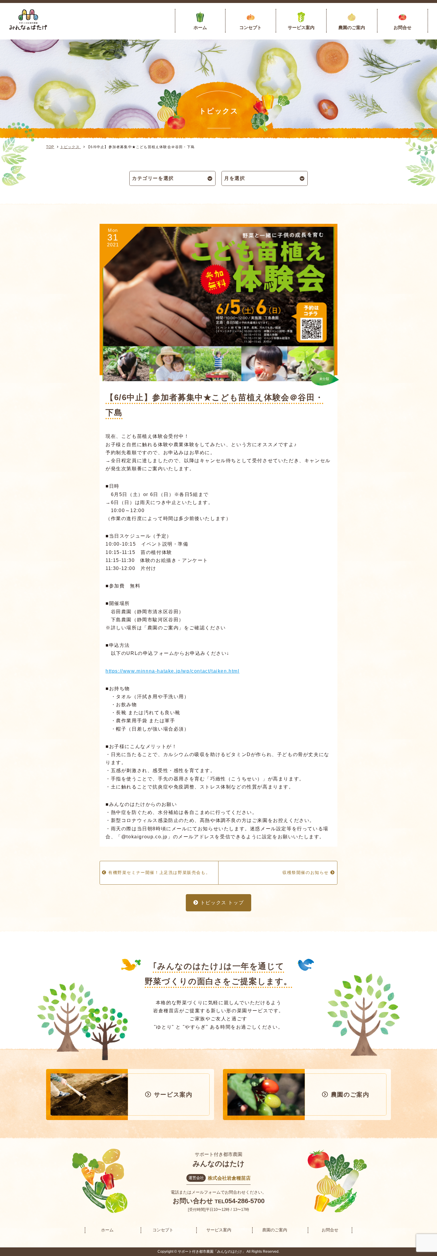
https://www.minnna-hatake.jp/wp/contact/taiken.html (173, 671)
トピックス (70, 147)
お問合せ (402, 27)
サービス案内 (301, 27)
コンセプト (250, 27)
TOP (50, 147)
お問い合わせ (193, 1201)
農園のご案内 (351, 27)
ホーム (200, 27)
